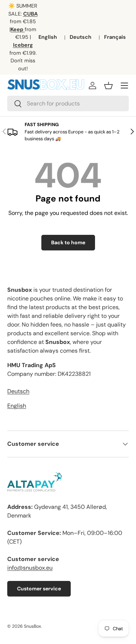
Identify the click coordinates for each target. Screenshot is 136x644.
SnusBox (32, 626)
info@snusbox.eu (30, 568)
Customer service (39, 588)
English (47, 37)
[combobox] (68, 103)
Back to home (68, 242)
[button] (108, 86)
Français (115, 37)
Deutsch (80, 37)
